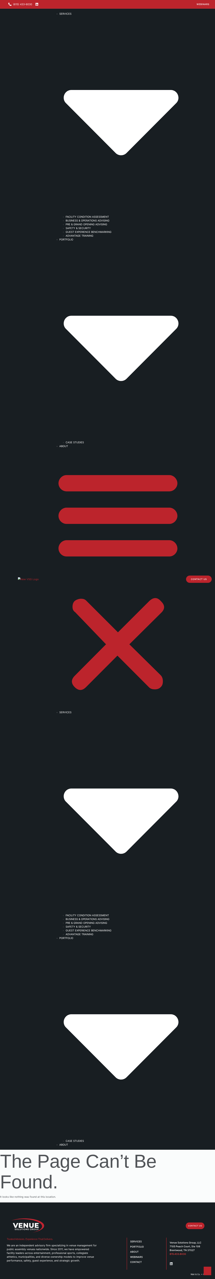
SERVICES (136, 1241)
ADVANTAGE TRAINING (79, 235)
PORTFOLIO (137, 1246)
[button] (118, 579)
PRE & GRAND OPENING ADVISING (86, 224)
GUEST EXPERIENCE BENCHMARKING (88, 231)
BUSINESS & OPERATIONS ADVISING (87, 220)
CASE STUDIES (75, 442)
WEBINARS (136, 1256)
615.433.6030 (178, 1253)
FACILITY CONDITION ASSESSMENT (87, 216)
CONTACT (136, 1262)
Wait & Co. (196, 1274)
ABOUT (63, 446)
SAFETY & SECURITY (78, 228)
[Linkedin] (171, 1263)
